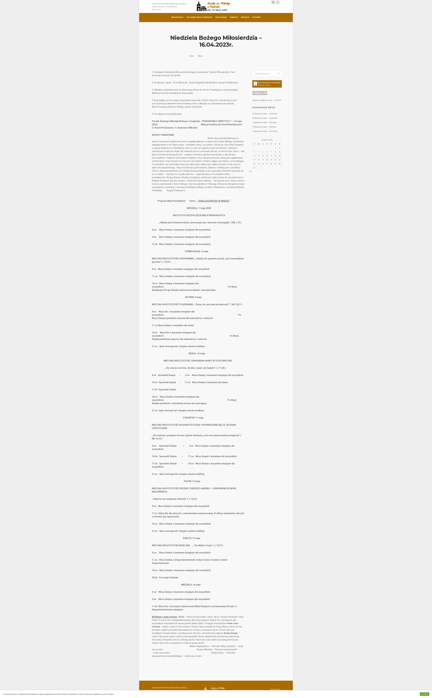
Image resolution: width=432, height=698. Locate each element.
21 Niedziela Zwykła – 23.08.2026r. (265, 114)
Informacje (221, 17)
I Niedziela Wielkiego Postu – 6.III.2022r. (266, 100)
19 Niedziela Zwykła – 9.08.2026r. (264, 123)
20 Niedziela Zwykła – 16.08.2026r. (265, 118)
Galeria (234, 17)
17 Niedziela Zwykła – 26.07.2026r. (265, 131)
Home (191, 56)
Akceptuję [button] (424, 694)
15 (275, 156)
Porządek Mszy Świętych (199, 17)
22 (275, 160)
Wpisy (200, 56)
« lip (250, 171)
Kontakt (256, 17)
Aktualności (177, 17)
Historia (245, 17)
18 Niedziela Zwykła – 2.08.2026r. (264, 127)
